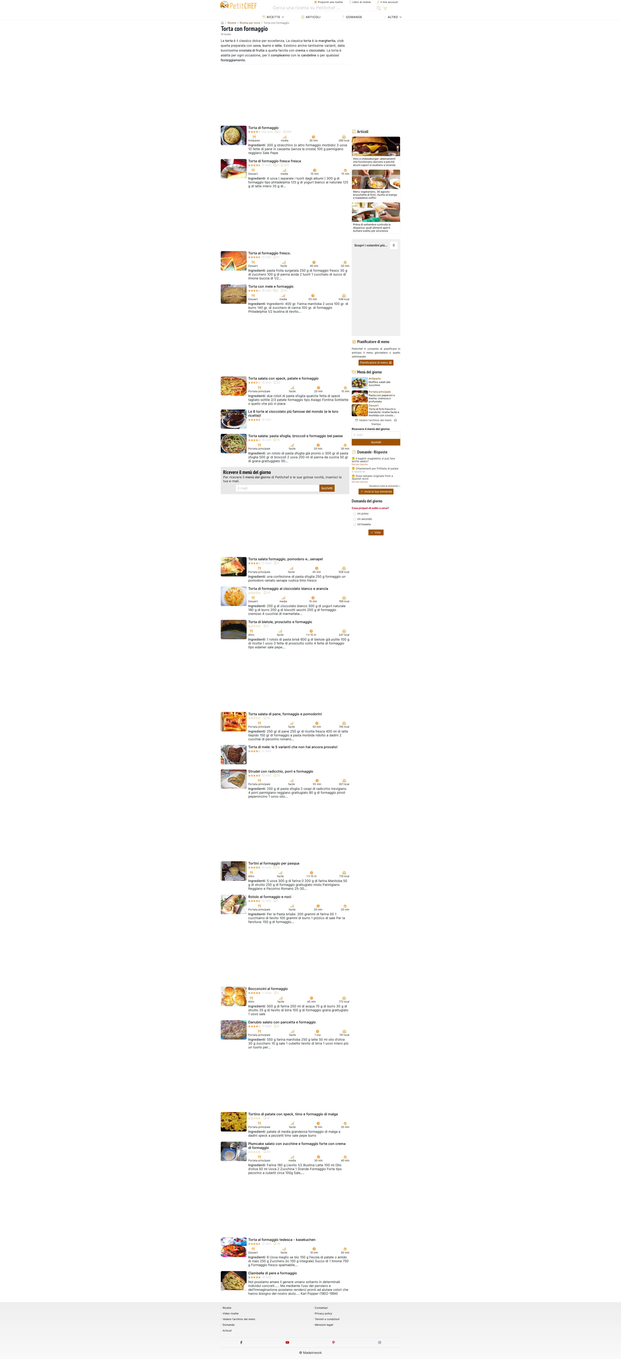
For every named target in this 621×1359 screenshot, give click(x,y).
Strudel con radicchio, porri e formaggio (280, 771)
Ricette (273, 17)
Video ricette (231, 1313)
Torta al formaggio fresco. (269, 253)
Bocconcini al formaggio (268, 989)
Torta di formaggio (263, 128)
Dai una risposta (360, 464)
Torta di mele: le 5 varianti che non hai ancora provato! (293, 747)
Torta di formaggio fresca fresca (274, 161)
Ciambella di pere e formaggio (272, 1273)
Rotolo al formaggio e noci (269, 897)
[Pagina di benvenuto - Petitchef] (222, 22)
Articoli (313, 17)
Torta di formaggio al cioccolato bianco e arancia (288, 589)
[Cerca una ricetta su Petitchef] (379, 8)
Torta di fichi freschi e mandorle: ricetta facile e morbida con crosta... (384, 412)
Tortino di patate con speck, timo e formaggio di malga (293, 1114)
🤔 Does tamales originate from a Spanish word (372, 477)
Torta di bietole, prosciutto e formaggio (280, 622)
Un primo (363, 513)
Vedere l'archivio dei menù (374, 420)
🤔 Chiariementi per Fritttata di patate (375, 468)
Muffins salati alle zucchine (379, 384)
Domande (353, 17)
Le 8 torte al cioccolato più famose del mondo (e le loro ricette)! (293, 413)
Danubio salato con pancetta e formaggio (282, 1022)
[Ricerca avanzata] (385, 8)
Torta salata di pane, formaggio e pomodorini (285, 714)
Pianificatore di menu (374, 362)
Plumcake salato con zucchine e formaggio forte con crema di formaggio (297, 1146)
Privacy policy (323, 1313)
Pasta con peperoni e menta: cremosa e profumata (382, 398)
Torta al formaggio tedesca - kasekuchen (282, 1240)
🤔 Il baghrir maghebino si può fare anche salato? (373, 460)
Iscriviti (326, 488)
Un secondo (364, 518)
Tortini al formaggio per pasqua (273, 863)
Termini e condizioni (327, 1319)
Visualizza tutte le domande (383, 485)
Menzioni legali (324, 1324)
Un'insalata (364, 524)
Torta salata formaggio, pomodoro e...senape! (285, 559)
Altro (392, 17)
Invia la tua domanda (378, 491)
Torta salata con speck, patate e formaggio (283, 378)
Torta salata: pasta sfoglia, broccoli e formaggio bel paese (295, 436)
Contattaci (321, 1307)
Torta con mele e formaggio (271, 286)
